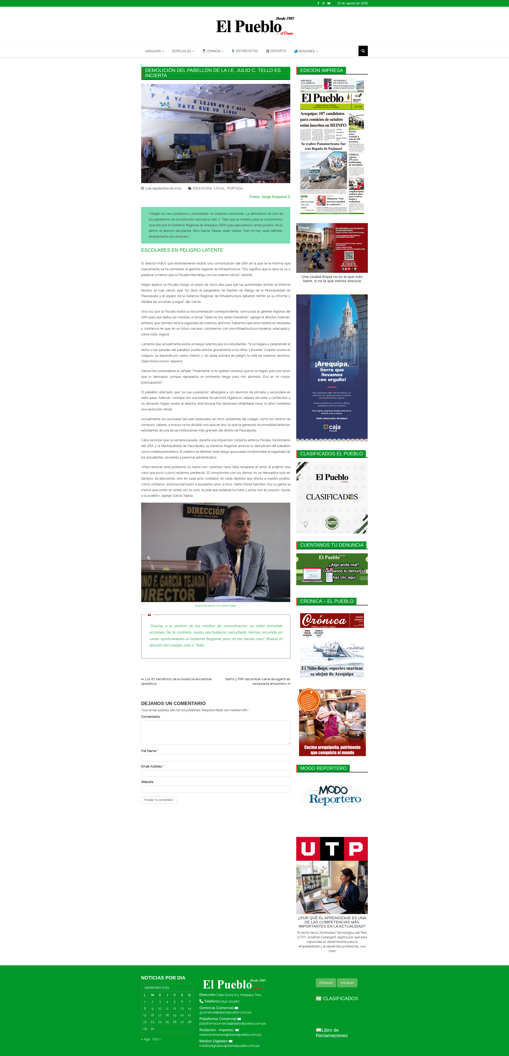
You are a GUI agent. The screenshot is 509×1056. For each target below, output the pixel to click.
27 (182, 1022)
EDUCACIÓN (202, 188)
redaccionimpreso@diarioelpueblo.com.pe (230, 1035)
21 (189, 1015)
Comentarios (150, 717)
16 (152, 1015)
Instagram (323, 3)
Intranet (326, 983)
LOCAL (219, 188)
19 (174, 1015)
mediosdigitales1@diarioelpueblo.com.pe (229, 1046)
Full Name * (149, 751)
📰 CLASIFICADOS (337, 998)
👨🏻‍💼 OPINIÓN (211, 51)
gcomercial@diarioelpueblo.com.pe (225, 1012)
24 (160, 1022)
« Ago (145, 1039)
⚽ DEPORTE (276, 51)
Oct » (157, 1039)
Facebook (318, 3)
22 (145, 1022)
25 (167, 1022)
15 (145, 1015)
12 (174, 1008)
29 (145, 1029)
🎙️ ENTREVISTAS (244, 51)
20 (182, 1015)
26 (175, 1022)
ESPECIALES (181, 51)
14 (189, 1008)
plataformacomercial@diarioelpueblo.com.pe (232, 1023)
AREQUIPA (153, 51)
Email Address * (152, 766)
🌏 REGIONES (304, 51)
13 (182, 1008)
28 (189, 1022)
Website (147, 782)
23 (152, 1022)
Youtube (328, 3)
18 (167, 1015)
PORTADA (235, 188)
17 (159, 1015)
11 (167, 1008)
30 (152, 1029)
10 (160, 1008)
